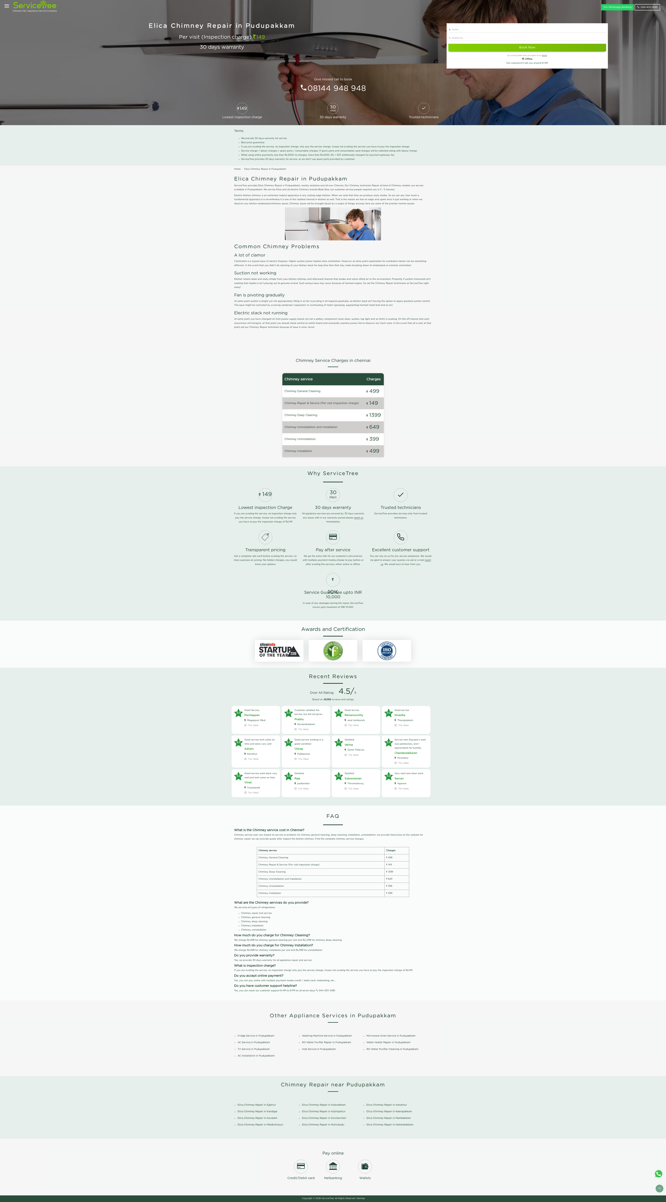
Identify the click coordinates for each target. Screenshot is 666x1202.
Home (237, 169)
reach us (358, 518)
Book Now (527, 47)
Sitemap (360, 1198)
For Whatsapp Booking (617, 7)
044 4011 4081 (649, 7)
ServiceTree (328, 1198)
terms (544, 55)
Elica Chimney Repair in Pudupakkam (265, 169)
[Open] (7, 6)
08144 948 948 (337, 88)
